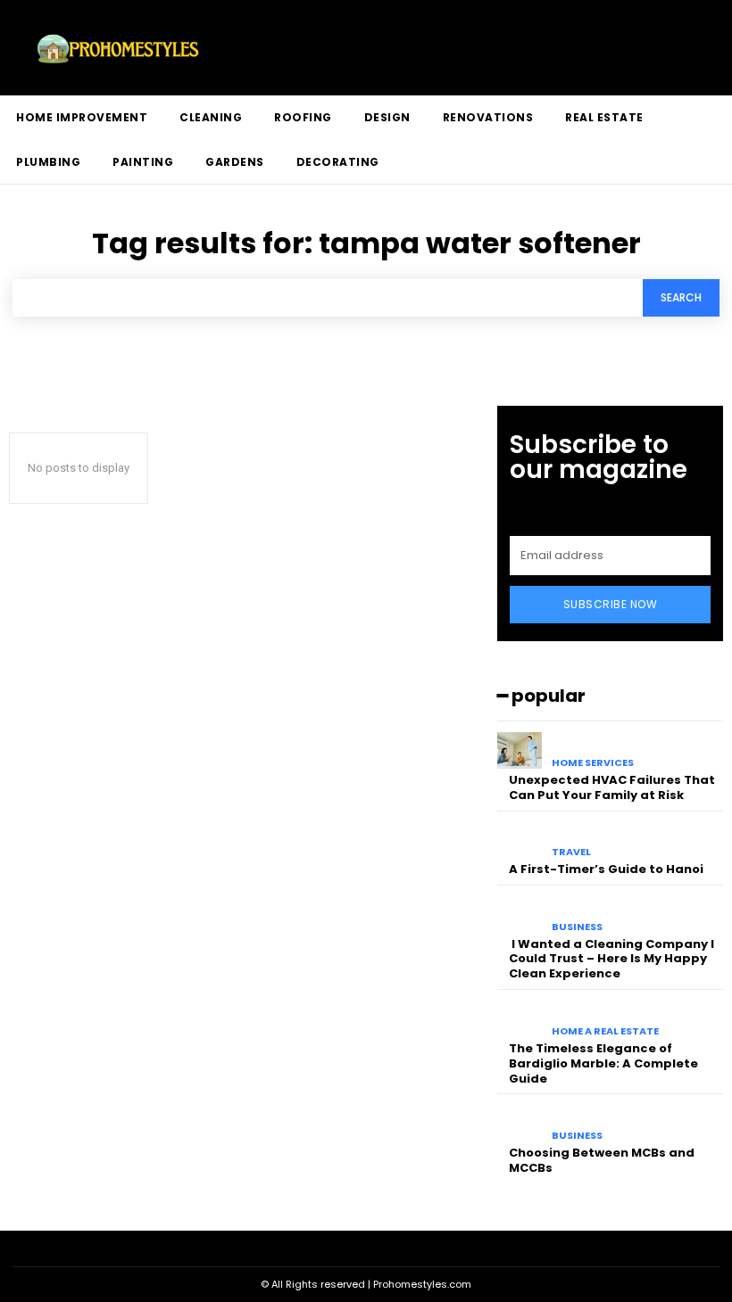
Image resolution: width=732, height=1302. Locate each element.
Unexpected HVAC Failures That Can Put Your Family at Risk (612, 787)
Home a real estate (605, 1031)
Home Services (593, 763)
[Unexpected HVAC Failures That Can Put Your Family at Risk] (520, 750)
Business (577, 927)
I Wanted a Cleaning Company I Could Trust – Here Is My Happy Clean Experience (611, 959)
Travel (571, 852)
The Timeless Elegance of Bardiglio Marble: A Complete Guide (603, 1063)
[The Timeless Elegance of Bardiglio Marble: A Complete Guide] (520, 1019)
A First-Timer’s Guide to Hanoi (606, 869)
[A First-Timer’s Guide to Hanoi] (520, 840)
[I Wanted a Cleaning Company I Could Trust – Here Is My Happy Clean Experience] (520, 914)
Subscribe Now (610, 604)
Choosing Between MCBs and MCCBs (602, 1160)
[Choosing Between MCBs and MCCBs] (520, 1123)
